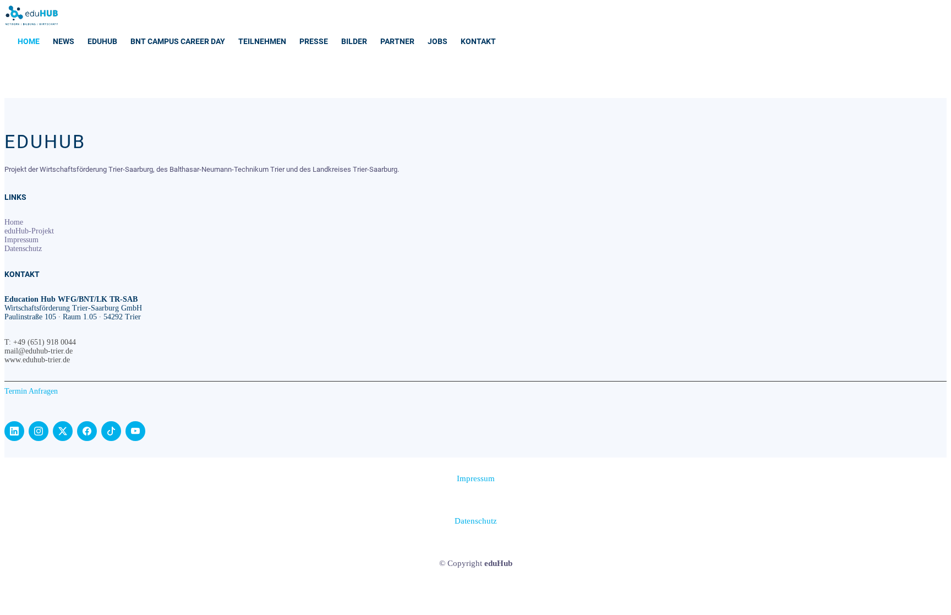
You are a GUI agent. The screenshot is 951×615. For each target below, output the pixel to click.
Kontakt (478, 41)
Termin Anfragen (31, 391)
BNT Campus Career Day (177, 41)
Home (29, 41)
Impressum (21, 240)
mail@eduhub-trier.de (38, 351)
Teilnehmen (262, 41)
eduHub (102, 41)
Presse (313, 41)
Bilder (354, 41)
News (63, 41)
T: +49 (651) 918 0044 (40, 342)
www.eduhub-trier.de (37, 360)
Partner (397, 41)
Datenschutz (23, 248)
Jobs (437, 41)
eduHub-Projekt (29, 231)
